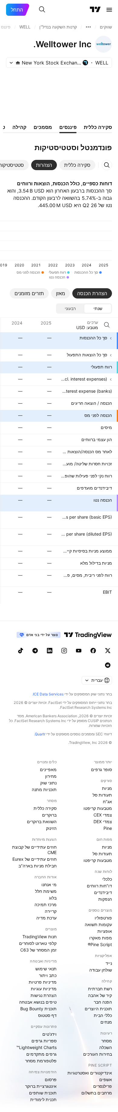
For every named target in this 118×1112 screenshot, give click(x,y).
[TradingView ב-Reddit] (107, 665)
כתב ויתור (48, 975)
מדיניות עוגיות (44, 988)
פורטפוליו (103, 917)
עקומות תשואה (98, 924)
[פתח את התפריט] (109, 10)
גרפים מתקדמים (41, 1054)
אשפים (105, 1079)
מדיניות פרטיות (43, 982)
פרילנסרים (102, 1086)
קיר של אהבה (100, 995)
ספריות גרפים (44, 1040)
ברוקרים (49, 814)
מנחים (106, 1022)
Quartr (40, 734)
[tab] (77, 165)
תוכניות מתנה (44, 789)
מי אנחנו (49, 884)
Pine (107, 828)
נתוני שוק (48, 782)
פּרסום (51, 1079)
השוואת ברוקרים (42, 821)
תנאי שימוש (46, 968)
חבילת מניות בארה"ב (37, 865)
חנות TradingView (39, 936)
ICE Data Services (48, 694)
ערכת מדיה (46, 917)
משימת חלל (46, 891)
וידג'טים (49, 1034)
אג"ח (107, 801)
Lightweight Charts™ (36, 1047)
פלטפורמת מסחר (41, 1060)
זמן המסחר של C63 (38, 949)
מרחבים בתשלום (96, 1092)
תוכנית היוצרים (98, 1008)
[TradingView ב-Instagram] (64, 650)
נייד (109, 963)
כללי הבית (103, 1015)
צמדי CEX (102, 814)
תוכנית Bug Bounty (38, 1008)
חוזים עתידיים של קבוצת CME (34, 849)
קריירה (51, 911)
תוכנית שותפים (43, 1092)
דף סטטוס (47, 1015)
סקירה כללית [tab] (98, 127)
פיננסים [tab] (68, 127)
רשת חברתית (100, 988)
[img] (18, 62)
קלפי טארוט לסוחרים (38, 943)
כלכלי (107, 879)
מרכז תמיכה (45, 904)
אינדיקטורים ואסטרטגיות (89, 1072)
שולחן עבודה (100, 969)
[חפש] (42, 10)
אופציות (104, 931)
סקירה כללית (45, 808)
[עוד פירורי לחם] (88, 27)
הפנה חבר (103, 1002)
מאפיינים (48, 769)
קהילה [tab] (19, 127)
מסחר (106, 1040)
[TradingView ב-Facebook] (93, 650)
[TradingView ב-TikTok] (20, 650)
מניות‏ (107, 788)
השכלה (105, 1047)
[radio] (97, 308)
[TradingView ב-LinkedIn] (49, 650)
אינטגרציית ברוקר (41, 1086)
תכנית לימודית (43, 1099)
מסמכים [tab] (43, 127)
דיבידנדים (103, 892)
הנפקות (105, 899)
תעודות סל (102, 794)
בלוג (53, 897)
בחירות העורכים (97, 1054)
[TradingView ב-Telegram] (35, 650)
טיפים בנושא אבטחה (38, 1002)
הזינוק (51, 828)
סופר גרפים (101, 769)
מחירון (51, 776)
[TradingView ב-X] (107, 650)
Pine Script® (100, 944)
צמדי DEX (102, 821)
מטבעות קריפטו (98, 808)
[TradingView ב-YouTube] (78, 650)
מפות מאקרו (100, 937)
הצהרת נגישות (44, 995)
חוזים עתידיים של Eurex (34, 859)
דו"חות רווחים (99, 885)
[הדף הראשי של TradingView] (95, 9)
